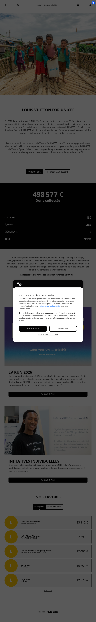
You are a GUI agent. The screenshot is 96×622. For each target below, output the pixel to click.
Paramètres (63, 329)
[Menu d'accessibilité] (93, 2)
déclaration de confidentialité (49, 306)
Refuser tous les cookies (48, 335)
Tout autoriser (32, 329)
